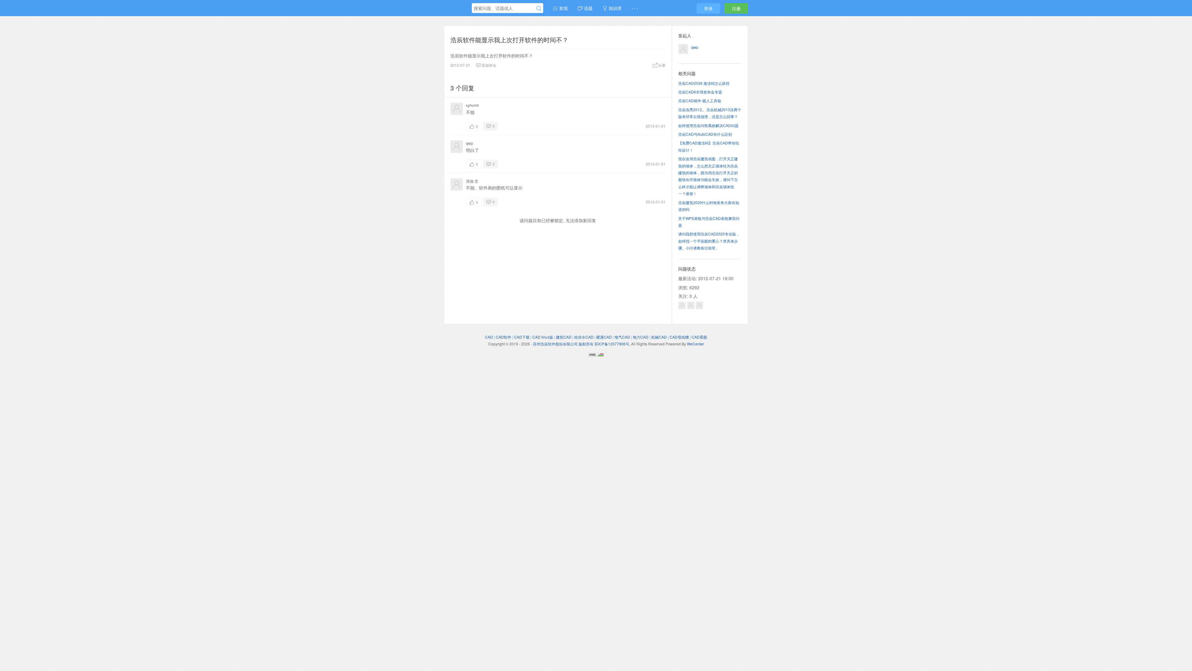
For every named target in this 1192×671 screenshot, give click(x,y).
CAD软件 (503, 337)
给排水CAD (584, 337)
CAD (489, 337)
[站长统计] (596, 354)
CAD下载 (522, 337)
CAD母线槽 (679, 337)
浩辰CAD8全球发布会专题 (700, 91)
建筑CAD (563, 337)
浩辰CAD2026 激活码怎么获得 (703, 83)
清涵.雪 (472, 181)
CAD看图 (699, 337)
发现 (563, 8)
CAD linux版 (542, 337)
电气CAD (622, 337)
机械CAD (659, 337)
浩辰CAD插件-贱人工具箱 (699, 100)
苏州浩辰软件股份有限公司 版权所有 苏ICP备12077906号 (581, 343)
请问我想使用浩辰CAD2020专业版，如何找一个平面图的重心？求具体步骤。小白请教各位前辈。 (709, 240)
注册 (736, 8)
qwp (469, 143)
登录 (708, 8)
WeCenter (695, 343)
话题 (588, 8)
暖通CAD (604, 337)
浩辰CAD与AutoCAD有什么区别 (705, 134)
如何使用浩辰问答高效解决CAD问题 (708, 125)
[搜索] (539, 8)
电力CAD (640, 337)
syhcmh (472, 105)
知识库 (614, 8)
